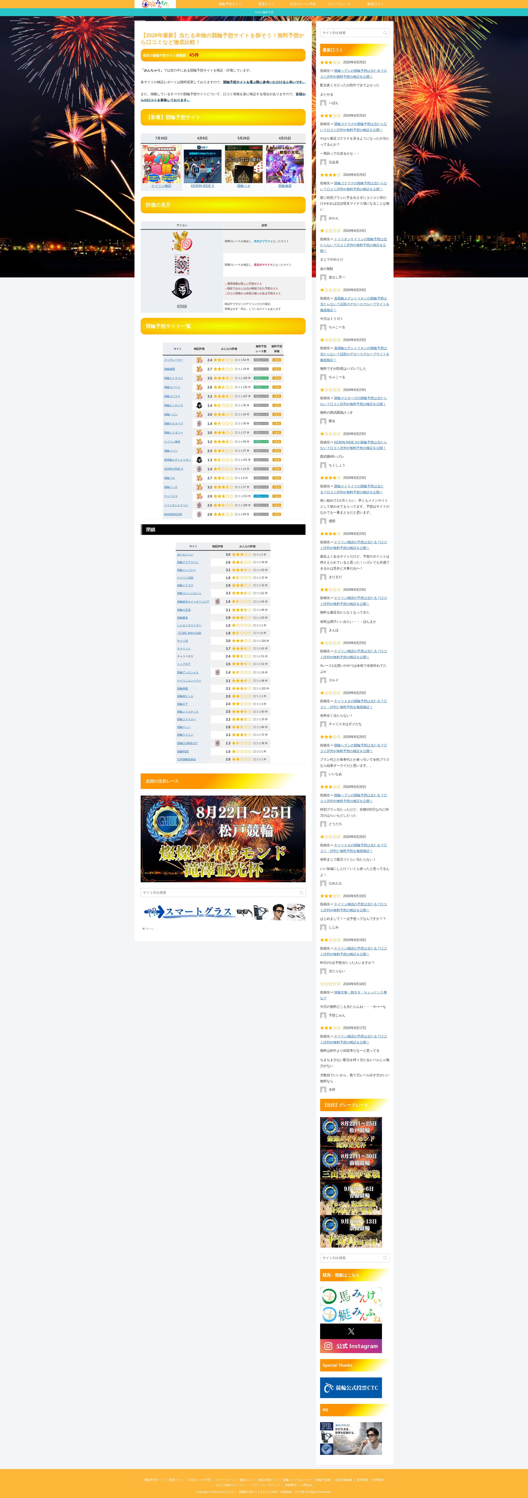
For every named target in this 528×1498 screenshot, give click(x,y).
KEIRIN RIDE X (202, 186)
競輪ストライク (173, 378)
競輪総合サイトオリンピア (193, 601)
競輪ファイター (186, 719)
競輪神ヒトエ (185, 696)
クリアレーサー (173, 359)
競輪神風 (182, 688)
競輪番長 (182, 617)
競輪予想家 (323, 1479)
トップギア (184, 664)
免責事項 (291, 1485)
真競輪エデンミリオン (177, 459)
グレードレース (225, 1479)
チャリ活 (182, 640)
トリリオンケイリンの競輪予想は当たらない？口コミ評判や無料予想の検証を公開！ (353, 245)
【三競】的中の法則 (189, 633)
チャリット (184, 648)
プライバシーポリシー (266, 1485)
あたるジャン (185, 554)
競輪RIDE (183, 751)
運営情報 (362, 1479)
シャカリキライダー (189, 625)
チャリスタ (171, 496)
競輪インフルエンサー (297, 1479)
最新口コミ (247, 1479)
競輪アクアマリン (188, 562)
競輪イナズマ (185, 585)
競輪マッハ (184, 727)
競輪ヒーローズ (173, 405)
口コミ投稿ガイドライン (232, 1485)
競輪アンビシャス (188, 672)
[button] (301, 892)
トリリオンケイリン (176, 505)
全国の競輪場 (343, 1479)
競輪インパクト (186, 570)
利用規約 (378, 1479)
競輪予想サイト (154, 1479)
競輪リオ (243, 186)
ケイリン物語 (161, 186)
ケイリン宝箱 (185, 577)
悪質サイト (176, 1479)
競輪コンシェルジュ (189, 593)
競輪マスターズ (173, 423)
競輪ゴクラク (172, 396)
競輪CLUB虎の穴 (187, 743)
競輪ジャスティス (188, 711)
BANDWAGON (173, 514)
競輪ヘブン (171, 414)
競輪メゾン (171, 450)
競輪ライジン (185, 734)
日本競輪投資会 (186, 759)
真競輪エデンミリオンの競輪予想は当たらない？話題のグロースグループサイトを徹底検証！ (354, 304)
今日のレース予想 (199, 1479)
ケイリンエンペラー (189, 680)
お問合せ (306, 1485)
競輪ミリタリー (173, 432)
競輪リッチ (171, 487)
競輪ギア (182, 704)
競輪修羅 (285, 186)
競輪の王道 (184, 609)
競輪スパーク (172, 387)
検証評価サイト (268, 1479)
